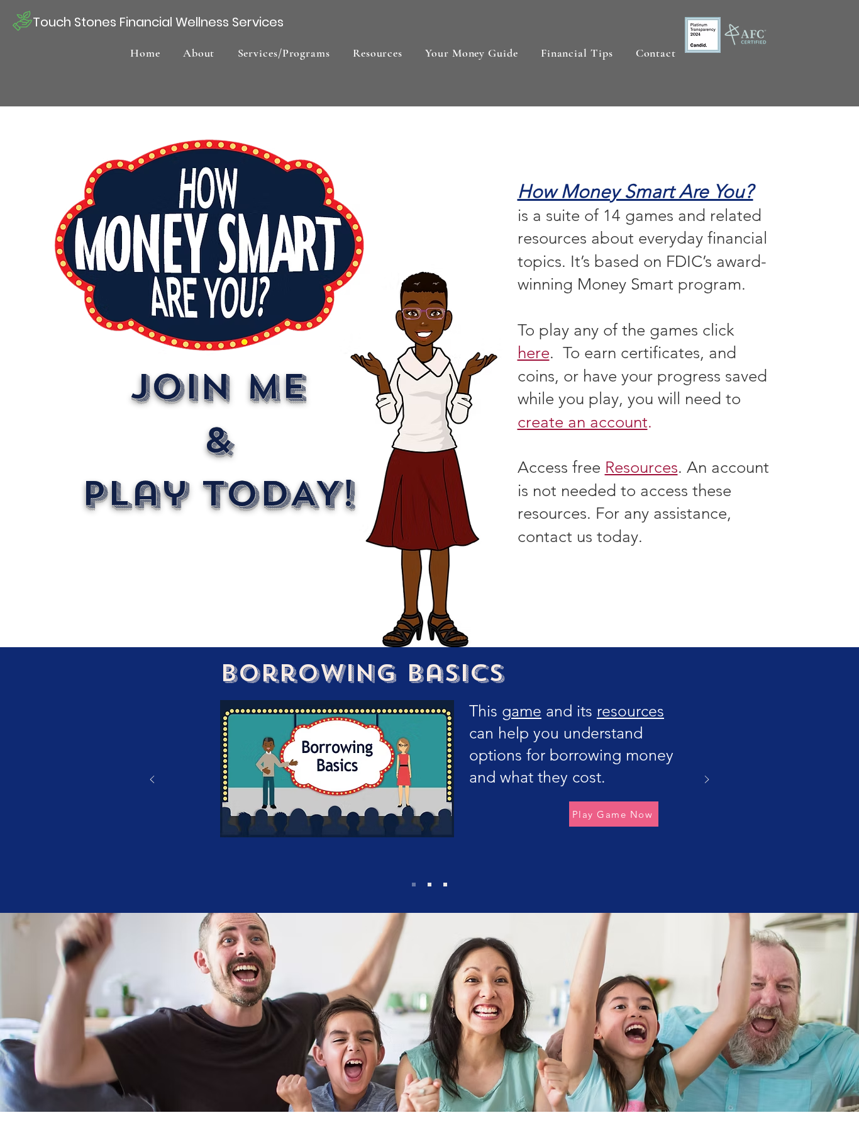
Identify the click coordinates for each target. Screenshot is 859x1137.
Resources (641, 467)
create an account (583, 422)
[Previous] (152, 780)
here (534, 353)
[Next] (706, 780)
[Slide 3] (445, 884)
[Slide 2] (429, 884)
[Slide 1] (414, 884)
